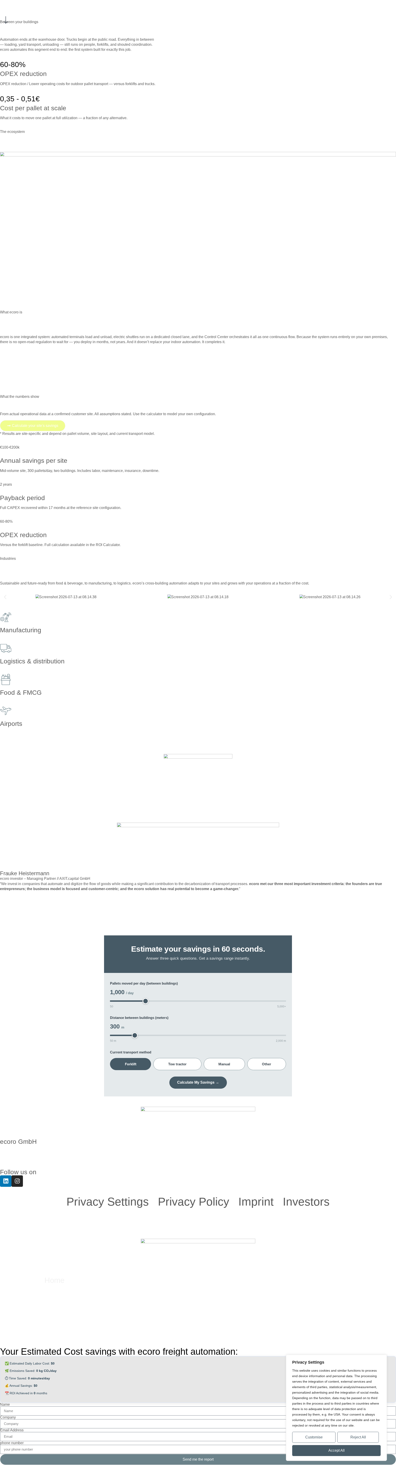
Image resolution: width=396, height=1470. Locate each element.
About (54, 1296)
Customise (314, 1437)
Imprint (256, 1201)
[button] (5, 597)
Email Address (12, 1430)
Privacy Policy (193, 1201)
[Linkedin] (5, 1181)
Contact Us (63, 1312)
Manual (224, 1064)
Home (54, 1280)
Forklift (130, 1064)
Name (5, 1404)
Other (266, 1064)
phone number (12, 1443)
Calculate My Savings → (198, 1082)
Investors (306, 1201)
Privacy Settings (107, 1201)
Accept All (336, 1450)
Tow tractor (177, 1064)
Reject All (358, 1437)
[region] (336, 1408)
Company (8, 1417)
